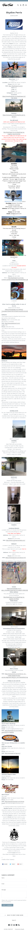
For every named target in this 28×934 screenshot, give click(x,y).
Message (4, 889)
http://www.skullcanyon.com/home (14, 801)
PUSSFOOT (10, 929)
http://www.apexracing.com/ (12, 753)
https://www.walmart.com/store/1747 (15, 557)
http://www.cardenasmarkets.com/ (15, 540)
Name (3, 877)
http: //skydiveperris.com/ (16, 86)
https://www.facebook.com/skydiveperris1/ (14, 96)
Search (14, 920)
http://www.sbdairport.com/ (12, 323)
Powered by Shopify (19, 929)
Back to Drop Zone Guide (15, 915)
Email (3, 883)
